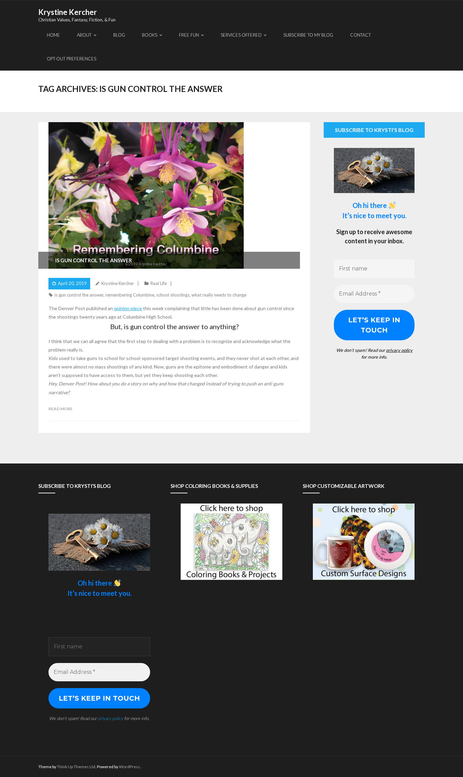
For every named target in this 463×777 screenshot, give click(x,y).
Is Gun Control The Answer (93, 260)
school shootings (172, 295)
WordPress (129, 766)
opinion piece (128, 308)
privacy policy (399, 350)
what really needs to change (219, 295)
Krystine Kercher (117, 283)
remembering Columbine (129, 295)
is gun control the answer (79, 295)
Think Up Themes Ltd (76, 766)
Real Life (158, 283)
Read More (60, 408)
